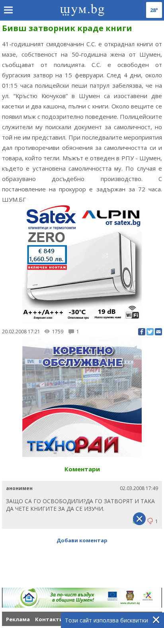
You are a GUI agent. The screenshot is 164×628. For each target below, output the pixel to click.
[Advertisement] (82, 576)
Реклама (18, 619)
